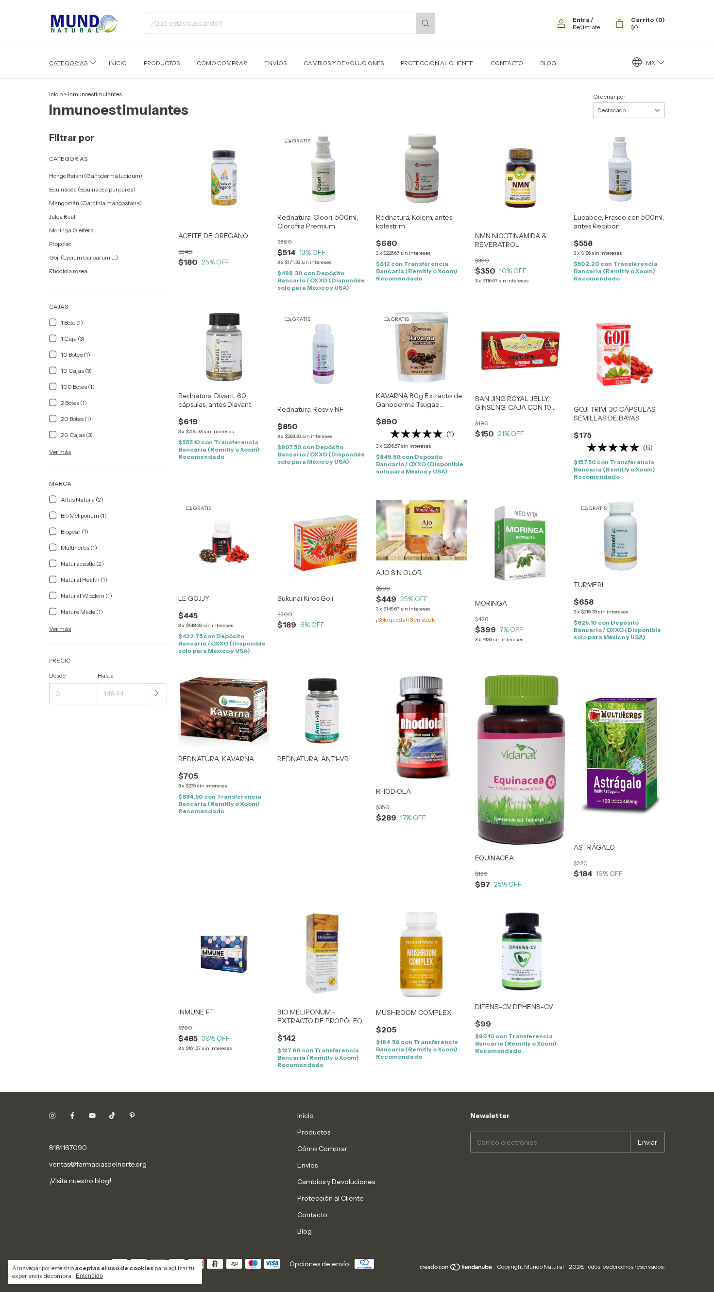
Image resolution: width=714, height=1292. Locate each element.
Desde (57, 675)
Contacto (507, 63)
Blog (548, 63)
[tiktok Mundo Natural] (112, 1115)
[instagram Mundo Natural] (52, 1115)
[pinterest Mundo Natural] (132, 1115)
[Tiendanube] (456, 1269)
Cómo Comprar (222, 63)
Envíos (275, 63)
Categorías (68, 63)
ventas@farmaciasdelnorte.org (98, 1164)
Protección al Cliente (437, 63)
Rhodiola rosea (68, 271)
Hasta (106, 675)
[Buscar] (425, 23)
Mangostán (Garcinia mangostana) (95, 203)
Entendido (89, 1276)
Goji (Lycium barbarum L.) (83, 257)
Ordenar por (609, 96)
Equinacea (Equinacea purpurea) (92, 189)
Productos (162, 63)
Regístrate (586, 27)
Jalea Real (62, 216)
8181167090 (68, 1147)
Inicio (118, 63)
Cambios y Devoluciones (344, 63)
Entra (581, 19)
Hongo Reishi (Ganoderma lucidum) (95, 175)
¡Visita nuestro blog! (80, 1180)
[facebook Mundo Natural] (72, 1115)
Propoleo (60, 243)
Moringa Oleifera (71, 230)
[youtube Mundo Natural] (92, 1115)
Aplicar (156, 693)
